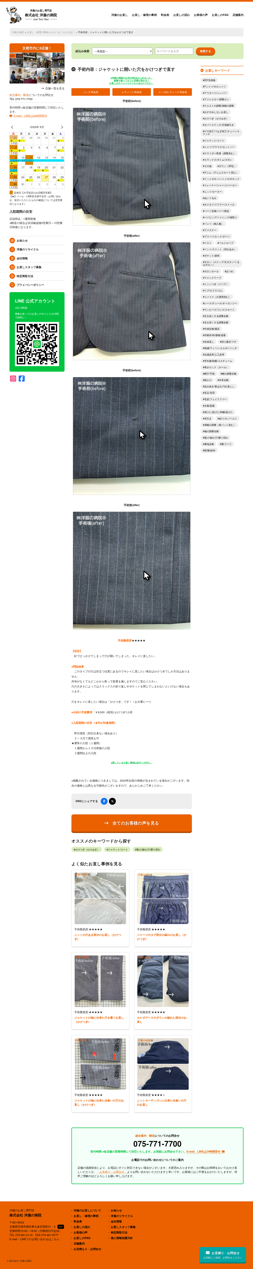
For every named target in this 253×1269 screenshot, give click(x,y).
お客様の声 (201, 15)
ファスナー (210, 230)
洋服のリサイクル (28, 249)
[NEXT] (61, 127)
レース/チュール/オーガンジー (220, 303)
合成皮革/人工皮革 (214, 354)
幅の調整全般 (229, 373)
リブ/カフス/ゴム (213, 290)
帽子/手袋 (209, 373)
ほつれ (229, 271)
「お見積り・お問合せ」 (112, 1172)
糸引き (208, 418)
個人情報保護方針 (122, 1238)
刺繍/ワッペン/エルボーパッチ (220, 348)
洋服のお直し (119, 15)
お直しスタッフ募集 (29, 267)
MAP (61, 1226)
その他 (208, 166)
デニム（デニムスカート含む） (221, 172)
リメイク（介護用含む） (217, 296)
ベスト (208, 242)
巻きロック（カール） (216, 367)
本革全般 (224, 380)
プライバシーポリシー (30, 285)
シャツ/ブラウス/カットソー (219, 147)
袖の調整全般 (211, 431)
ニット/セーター (213, 191)
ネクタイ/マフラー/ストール (219, 204)
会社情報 (22, 258)
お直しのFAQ (220, 15)
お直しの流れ (181, 15)
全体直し (209, 341)
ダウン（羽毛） (227, 166)
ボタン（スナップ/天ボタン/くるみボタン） (221, 263)
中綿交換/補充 (211, 328)
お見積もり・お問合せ (87, 1249)
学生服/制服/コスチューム (218, 360)
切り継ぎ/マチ (228, 341)
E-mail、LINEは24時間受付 (30, 116)
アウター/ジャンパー (215, 93)
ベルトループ (226, 242)
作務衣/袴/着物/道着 (215, 335)
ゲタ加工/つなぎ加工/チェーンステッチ (221, 132)
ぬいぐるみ (210, 198)
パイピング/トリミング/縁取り (220, 217)
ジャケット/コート (118, 849)
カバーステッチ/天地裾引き (219, 124)
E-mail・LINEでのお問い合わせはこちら (34, 1239)
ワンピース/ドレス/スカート (219, 309)
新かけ (208, 380)
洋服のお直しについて (87, 1210)
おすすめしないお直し (216, 112)
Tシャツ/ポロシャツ (215, 86)
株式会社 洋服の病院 (41, 15)
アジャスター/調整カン (216, 99)
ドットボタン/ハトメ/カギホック (221, 178)
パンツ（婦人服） (214, 223)
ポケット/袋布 (211, 255)
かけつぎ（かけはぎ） (63, 32)
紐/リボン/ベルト (228, 418)
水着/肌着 (209, 405)
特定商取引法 (25, 276)
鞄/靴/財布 (209, 450)
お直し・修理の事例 (144, 15)
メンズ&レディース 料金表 (172, 92)
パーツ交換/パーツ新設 (216, 211)
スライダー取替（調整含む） (220, 153)
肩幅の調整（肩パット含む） (220, 425)
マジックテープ (212, 277)
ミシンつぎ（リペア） (216, 284)
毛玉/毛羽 (209, 392)
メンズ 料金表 (90, 92)
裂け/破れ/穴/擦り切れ (148, 849)
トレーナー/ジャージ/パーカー (220, 185)
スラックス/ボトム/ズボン (218, 159)
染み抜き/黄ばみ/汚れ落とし (219, 386)
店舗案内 (238, 15)
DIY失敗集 (209, 80)
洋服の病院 (18, 32)
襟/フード (226, 444)
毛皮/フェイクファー (215, 399)
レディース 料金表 (132, 92)
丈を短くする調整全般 (216, 316)
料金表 (165, 15)
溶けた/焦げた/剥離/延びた (218, 412)
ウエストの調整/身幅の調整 (219, 105)
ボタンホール (211, 271)
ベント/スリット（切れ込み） (220, 249)
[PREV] (12, 127)
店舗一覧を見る (55, 88)
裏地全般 (209, 444)
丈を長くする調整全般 (216, 322)
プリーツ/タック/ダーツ (217, 236)
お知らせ (22, 240)
